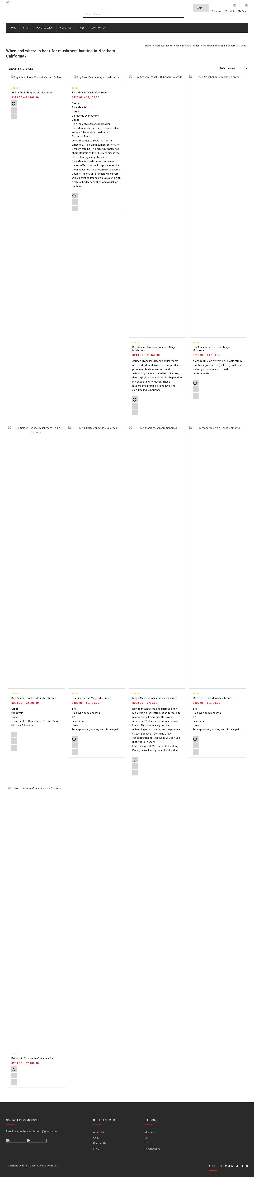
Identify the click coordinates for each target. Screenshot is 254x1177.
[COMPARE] (14, 110)
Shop (26, 27)
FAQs (81, 27)
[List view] (44, 69)
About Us (66, 27)
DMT (147, 1137)
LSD (147, 1143)
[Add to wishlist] (14, 103)
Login (199, 8)
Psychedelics (44, 27)
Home (13, 27)
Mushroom (151, 1132)
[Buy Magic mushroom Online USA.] (52, 2)
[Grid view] (38, 69)
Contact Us (99, 27)
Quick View (14, 116)
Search (180, 14)
